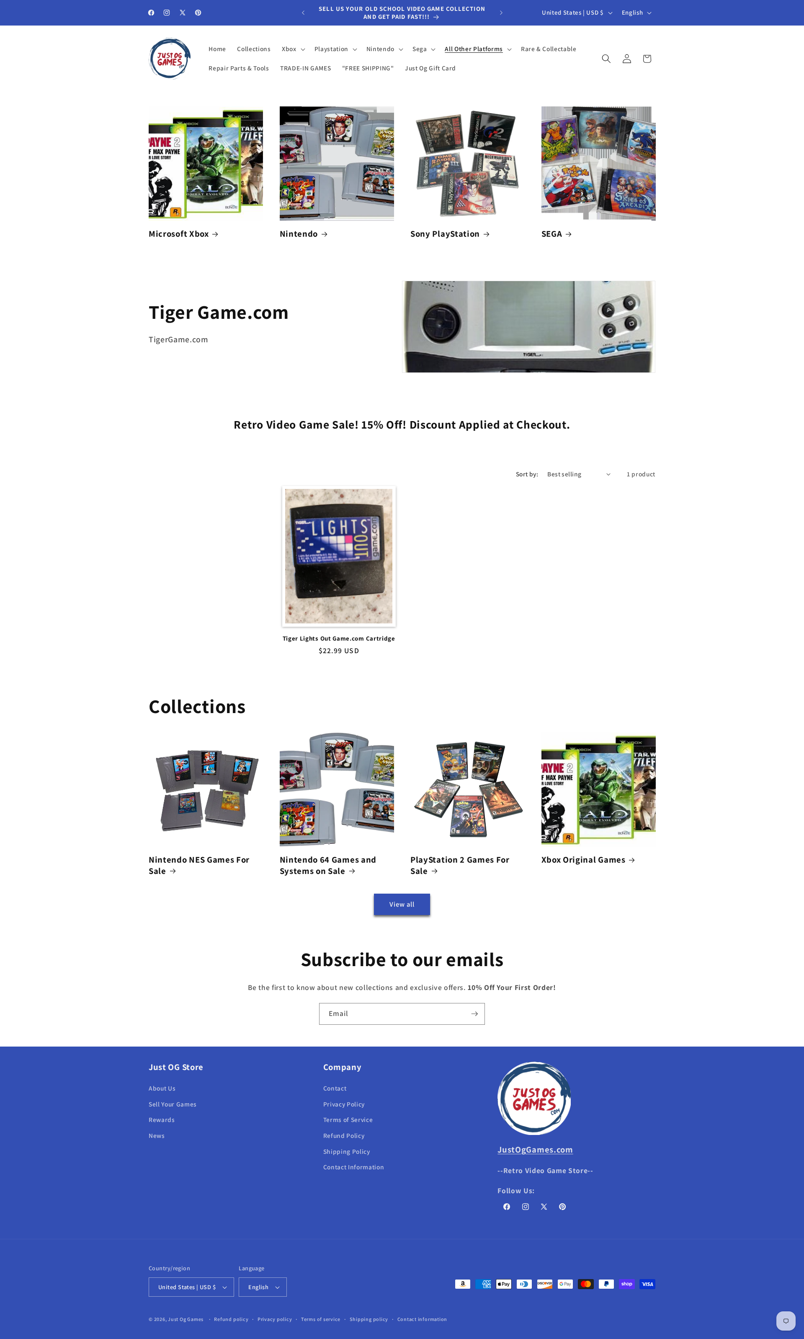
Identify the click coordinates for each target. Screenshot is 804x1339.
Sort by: (527, 474)
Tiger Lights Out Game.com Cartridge (339, 638)
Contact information (422, 1319)
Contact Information (353, 1167)
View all (402, 904)
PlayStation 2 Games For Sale (460, 865)
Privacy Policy (344, 1104)
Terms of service (320, 1319)
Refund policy (231, 1319)
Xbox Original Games (583, 859)
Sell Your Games (173, 1104)
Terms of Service (348, 1120)
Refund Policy (344, 1135)
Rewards (162, 1120)
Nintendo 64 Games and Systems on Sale (328, 865)
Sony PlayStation (445, 233)
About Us (162, 1088)
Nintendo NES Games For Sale (199, 865)
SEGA (551, 233)
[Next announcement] (501, 12)
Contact (335, 1088)
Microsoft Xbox (179, 233)
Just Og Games (186, 1319)
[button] (292, 49)
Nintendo (299, 233)
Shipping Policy (346, 1151)
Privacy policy (275, 1319)
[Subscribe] (474, 1014)
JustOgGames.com (535, 1149)
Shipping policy (369, 1319)
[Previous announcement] (303, 12)
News (157, 1135)
